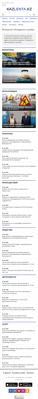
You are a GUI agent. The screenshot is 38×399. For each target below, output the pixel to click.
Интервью (12, 25)
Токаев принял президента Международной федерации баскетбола (17, 151)
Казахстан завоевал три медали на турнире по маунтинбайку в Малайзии (18, 331)
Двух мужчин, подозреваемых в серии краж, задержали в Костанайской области (17, 237)
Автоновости (9, 277)
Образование (6, 21)
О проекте (7, 373)
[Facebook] (11, 391)
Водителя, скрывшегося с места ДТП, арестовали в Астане (15, 300)
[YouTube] (19, 391)
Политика (7, 133)
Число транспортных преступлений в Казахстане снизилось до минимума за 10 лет (18, 263)
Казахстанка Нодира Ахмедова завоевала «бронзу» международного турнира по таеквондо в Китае (16, 340)
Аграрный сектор (28, 21)
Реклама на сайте (18, 373)
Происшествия (10, 182)
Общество (7, 230)
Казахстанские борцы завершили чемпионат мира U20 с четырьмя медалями (18, 366)
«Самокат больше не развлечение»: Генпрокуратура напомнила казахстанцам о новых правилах (17, 317)
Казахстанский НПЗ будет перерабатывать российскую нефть (17, 245)
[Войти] (34, 15)
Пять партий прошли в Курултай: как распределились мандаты (15, 159)
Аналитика (8, 50)
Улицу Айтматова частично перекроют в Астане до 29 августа (16, 292)
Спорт (5, 324)
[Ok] (27, 391)
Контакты (30, 373)
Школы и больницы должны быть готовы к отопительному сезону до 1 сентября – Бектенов (17, 176)
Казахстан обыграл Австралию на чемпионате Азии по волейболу (18, 349)
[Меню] (3, 15)
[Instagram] (23, 391)
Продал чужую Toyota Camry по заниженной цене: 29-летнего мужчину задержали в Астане (18, 308)
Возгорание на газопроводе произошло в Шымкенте (16, 224)
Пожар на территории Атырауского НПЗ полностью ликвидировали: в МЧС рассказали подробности (18, 199)
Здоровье (16, 21)
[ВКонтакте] (15, 391)
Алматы (5, 18)
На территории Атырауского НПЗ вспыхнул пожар (17, 208)
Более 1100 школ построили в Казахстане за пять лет (17, 271)
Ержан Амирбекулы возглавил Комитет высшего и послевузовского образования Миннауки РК (16, 142)
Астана (12, 18)
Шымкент (20, 18)
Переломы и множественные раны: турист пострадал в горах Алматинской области (17, 216)
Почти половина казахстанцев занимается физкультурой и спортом (17, 357)
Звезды (20, 25)
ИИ (26, 18)
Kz (5, 5)
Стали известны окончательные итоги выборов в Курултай (19, 167)
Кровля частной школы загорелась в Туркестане (15, 190)
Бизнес (4, 25)
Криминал (33, 18)
